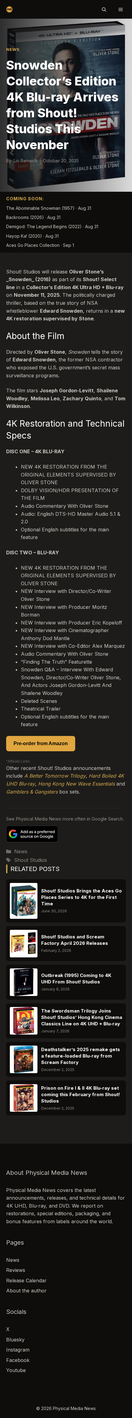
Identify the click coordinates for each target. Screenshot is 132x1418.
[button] (104, 9)
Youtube (16, 1370)
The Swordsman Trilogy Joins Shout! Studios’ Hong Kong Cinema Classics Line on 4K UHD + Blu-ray (81, 1017)
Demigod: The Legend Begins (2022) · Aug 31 (52, 226)
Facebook (17, 1360)
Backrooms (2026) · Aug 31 (33, 217)
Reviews (15, 1270)
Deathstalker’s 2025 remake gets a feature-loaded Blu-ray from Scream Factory (80, 1056)
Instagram (17, 1350)
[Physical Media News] (9, 9)
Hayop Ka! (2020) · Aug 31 (32, 236)
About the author (26, 1291)
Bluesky (15, 1340)
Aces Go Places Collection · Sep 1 (40, 245)
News (13, 49)
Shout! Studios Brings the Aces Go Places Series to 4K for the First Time (81, 897)
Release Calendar (26, 1280)
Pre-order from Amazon (41, 743)
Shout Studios (30, 860)
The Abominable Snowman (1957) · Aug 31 (48, 208)
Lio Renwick (26, 160)
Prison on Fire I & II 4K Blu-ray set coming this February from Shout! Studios (80, 1094)
